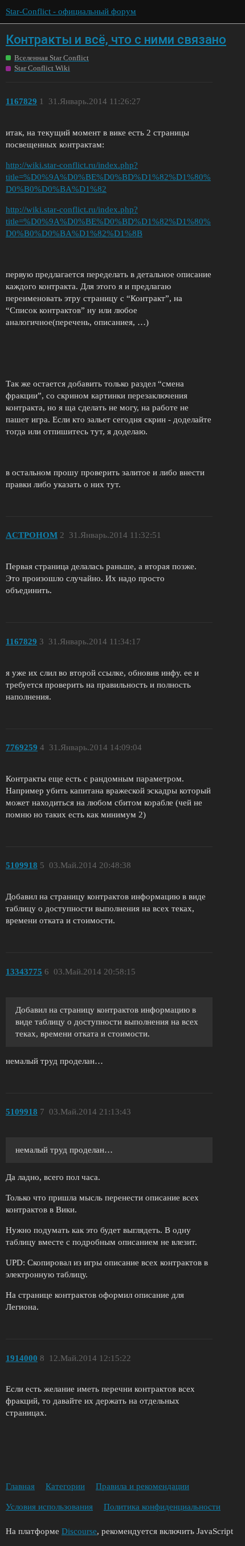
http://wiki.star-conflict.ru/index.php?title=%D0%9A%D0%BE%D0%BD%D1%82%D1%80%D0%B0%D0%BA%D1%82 (108, 177)
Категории (65, 1486)
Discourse (79, 1531)
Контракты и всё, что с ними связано (116, 39)
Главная (20, 1486)
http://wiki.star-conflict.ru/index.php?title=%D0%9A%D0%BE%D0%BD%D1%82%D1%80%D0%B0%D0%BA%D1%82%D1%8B (108, 221)
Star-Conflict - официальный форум (71, 11)
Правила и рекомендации (142, 1486)
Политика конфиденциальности (162, 1506)
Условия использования (49, 1506)
